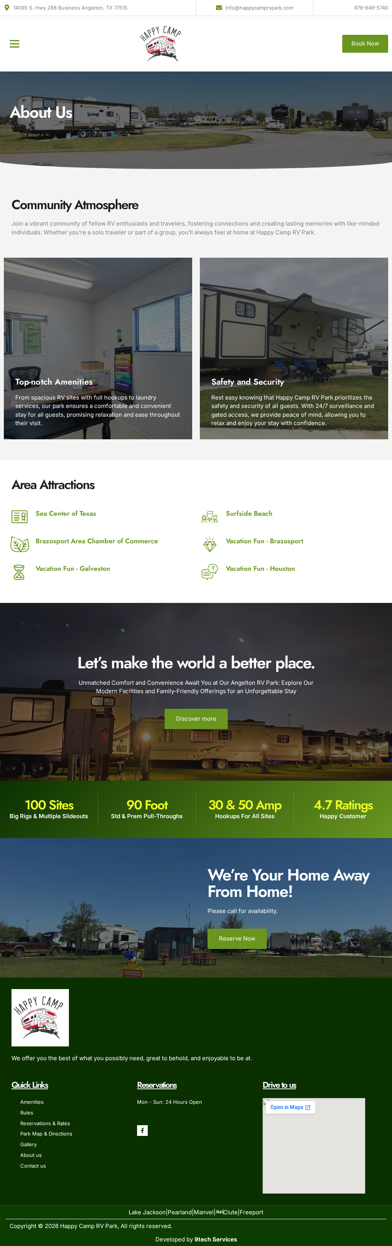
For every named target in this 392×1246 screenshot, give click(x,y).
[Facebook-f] (142, 1130)
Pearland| (181, 1212)
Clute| (231, 1212)
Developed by (196, 1239)
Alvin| (219, 1212)
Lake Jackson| (148, 1212)
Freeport (251, 1212)
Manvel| (205, 1212)
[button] (15, 44)
